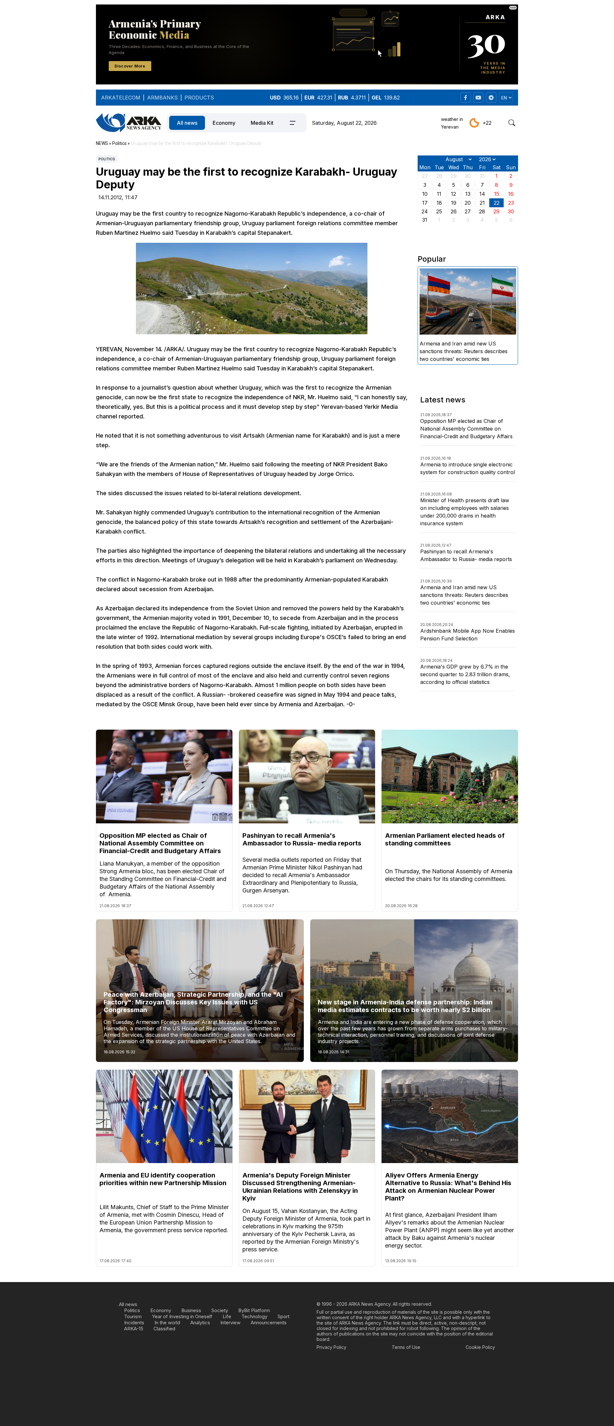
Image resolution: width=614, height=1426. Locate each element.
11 (439, 194)
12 (453, 194)
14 (482, 194)
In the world (167, 1322)
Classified (164, 1329)
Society (219, 1310)
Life (227, 1316)
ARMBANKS (162, 97)
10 (425, 194)
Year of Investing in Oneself (182, 1316)
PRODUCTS (199, 97)
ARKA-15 (133, 1329)
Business (191, 1310)
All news (187, 123)
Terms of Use (406, 1347)
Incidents (134, 1322)
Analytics (200, 1322)
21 (482, 203)
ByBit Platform (254, 1310)
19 (453, 203)
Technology (254, 1316)
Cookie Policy (480, 1347)
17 (425, 203)
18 (439, 203)
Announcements (269, 1322)
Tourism (133, 1316)
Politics (106, 159)
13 (467, 194)
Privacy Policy (331, 1347)
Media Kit (262, 123)
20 (468, 203)
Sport (283, 1316)
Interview (230, 1322)
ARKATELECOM (120, 97)
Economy (224, 123)
